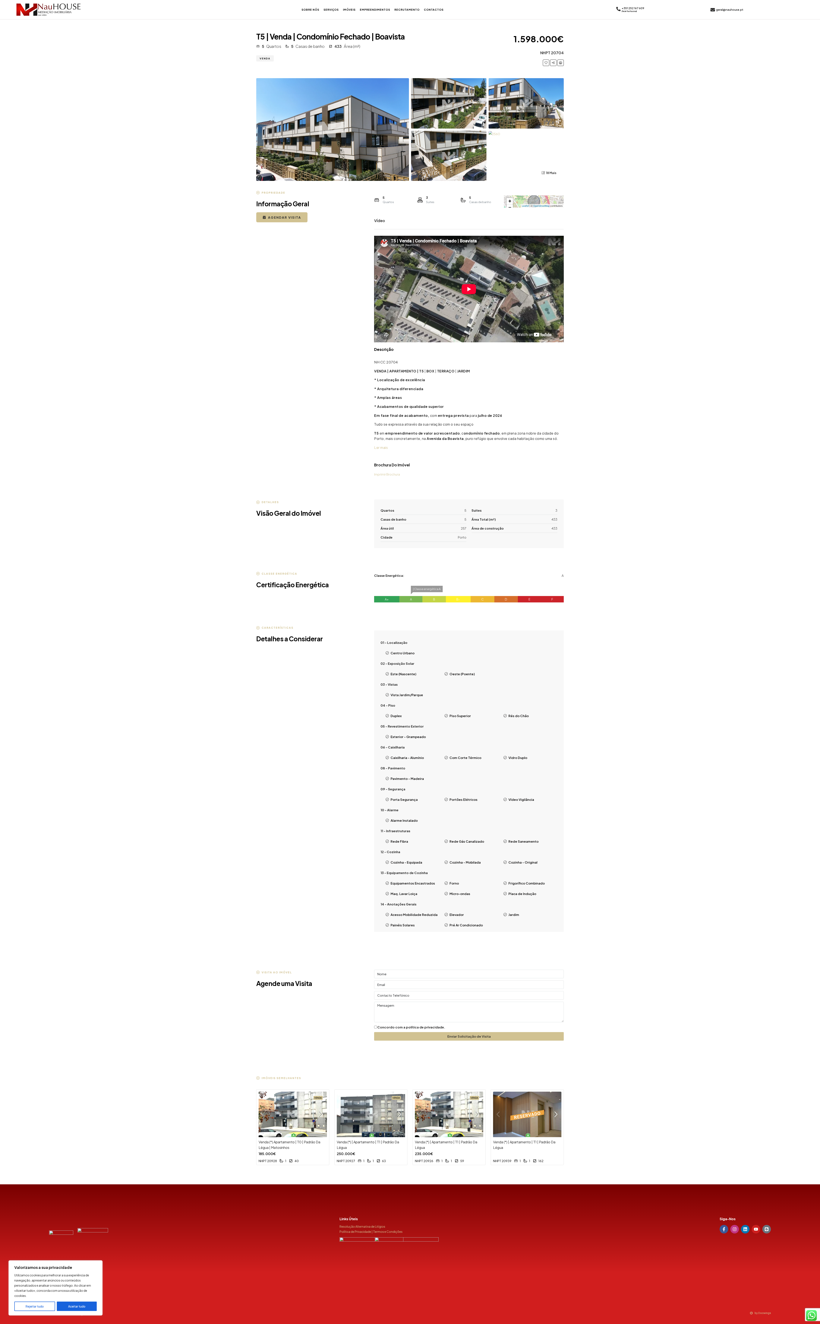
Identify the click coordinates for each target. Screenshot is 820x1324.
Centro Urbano (402, 653)
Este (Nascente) (403, 674)
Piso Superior (460, 716)
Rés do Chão (518, 716)
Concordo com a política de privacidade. (411, 1027)
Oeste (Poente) (462, 674)
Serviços (331, 9)
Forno (454, 883)
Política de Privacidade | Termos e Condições (371, 1231)
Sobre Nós (310, 9)
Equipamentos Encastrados (413, 883)
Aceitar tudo (76, 1306)
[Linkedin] (745, 1229)
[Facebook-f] (724, 1229)
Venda (265, 58)
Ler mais (381, 447)
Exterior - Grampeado (408, 737)
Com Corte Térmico (465, 758)
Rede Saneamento (523, 841)
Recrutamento (407, 9)
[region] (55, 1287)
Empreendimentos (375, 9)
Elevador (457, 914)
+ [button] (509, 201)
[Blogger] (766, 1229)
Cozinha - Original (522, 862)
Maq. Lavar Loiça (404, 894)
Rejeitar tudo (35, 1306)
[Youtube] (756, 1229)
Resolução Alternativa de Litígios (362, 1226)
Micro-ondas (460, 894)
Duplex (396, 716)
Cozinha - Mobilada (465, 862)
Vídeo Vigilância (521, 799)
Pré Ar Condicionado (466, 925)
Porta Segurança (404, 799)
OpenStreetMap (541, 205)
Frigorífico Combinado (526, 883)
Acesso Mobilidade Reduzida (414, 914)
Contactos (434, 9)
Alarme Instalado (404, 820)
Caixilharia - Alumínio (407, 758)
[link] (293, 1114)
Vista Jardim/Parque (407, 695)
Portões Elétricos (463, 799)
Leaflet (525, 205)
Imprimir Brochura (387, 474)
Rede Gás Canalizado (467, 841)
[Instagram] (734, 1229)
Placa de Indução (522, 894)
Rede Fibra (399, 841)
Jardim (513, 914)
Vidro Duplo (517, 758)
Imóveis (349, 9)
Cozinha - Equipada (406, 862)
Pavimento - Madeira (407, 778)
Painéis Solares (403, 925)
